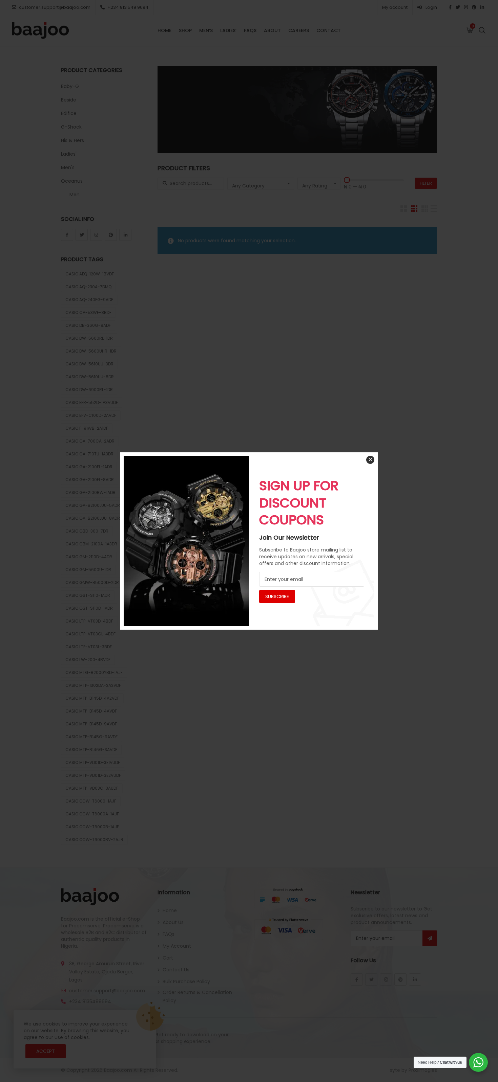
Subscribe (277, 596)
